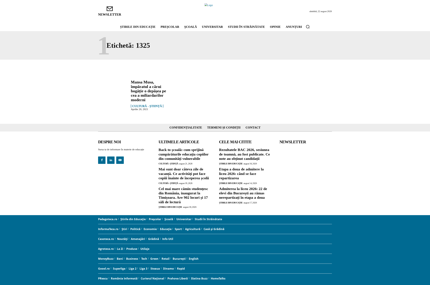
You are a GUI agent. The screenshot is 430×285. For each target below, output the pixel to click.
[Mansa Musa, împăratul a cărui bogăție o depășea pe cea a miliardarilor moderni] (112, 91)
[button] (308, 27)
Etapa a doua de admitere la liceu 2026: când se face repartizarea (241, 173)
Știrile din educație (170, 207)
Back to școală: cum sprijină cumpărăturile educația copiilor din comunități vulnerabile (184, 154)
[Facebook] (101, 160)
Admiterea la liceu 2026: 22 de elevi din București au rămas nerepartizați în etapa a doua (243, 193)
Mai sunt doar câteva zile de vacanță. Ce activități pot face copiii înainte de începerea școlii (184, 173)
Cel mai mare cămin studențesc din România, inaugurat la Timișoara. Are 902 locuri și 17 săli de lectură (183, 195)
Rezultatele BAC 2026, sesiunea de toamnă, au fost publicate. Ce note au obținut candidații (244, 154)
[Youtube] (120, 160)
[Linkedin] (111, 160)
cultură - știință (147, 106)
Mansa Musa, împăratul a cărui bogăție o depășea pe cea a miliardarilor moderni (148, 91)
